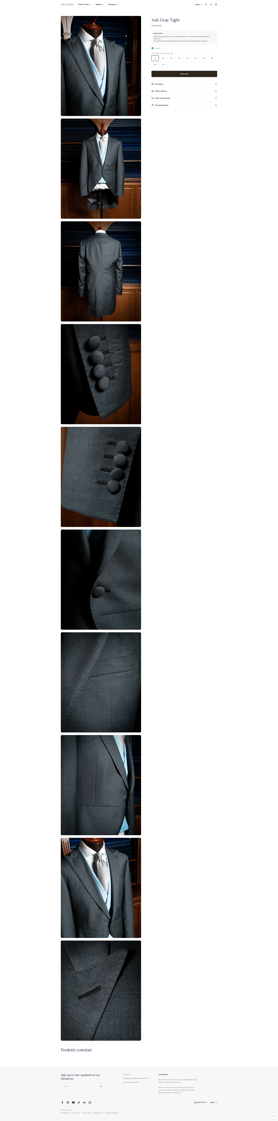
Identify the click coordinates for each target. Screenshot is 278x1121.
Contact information (111, 1113)
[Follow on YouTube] (73, 1102)
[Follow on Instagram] (67, 1102)
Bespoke (99, 4)
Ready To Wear (83, 4)
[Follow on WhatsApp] (90, 1102)
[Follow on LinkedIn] (84, 1102)
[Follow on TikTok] (78, 1102)
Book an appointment (131, 1082)
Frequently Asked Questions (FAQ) (135, 1078)
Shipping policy (98, 1113)
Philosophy (112, 4)
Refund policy (65, 1113)
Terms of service (87, 1113)
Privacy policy (75, 1113)
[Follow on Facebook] (62, 1102)
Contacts (126, 1074)
